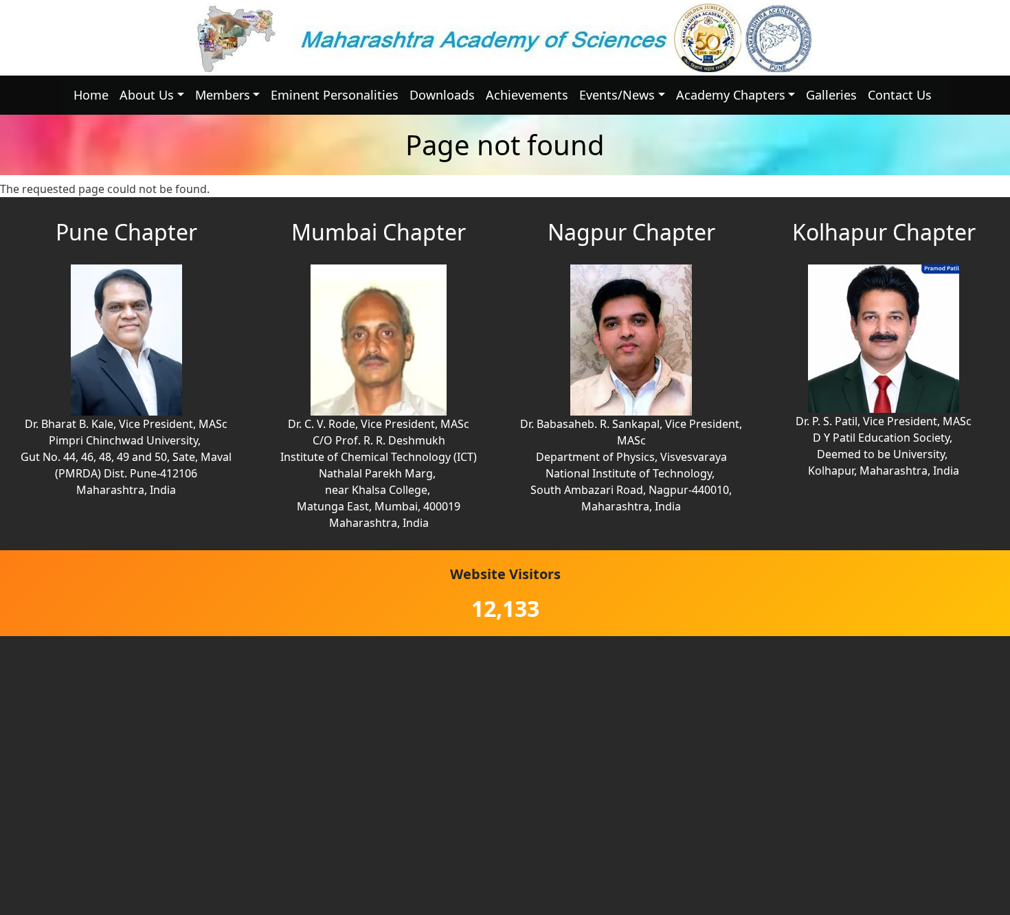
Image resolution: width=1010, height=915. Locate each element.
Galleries (831, 95)
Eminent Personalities (335, 95)
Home (91, 95)
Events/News (617, 95)
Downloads (442, 95)
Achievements (527, 95)
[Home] (505, 38)
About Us (147, 95)
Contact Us (900, 95)
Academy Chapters (730, 95)
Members (222, 95)
